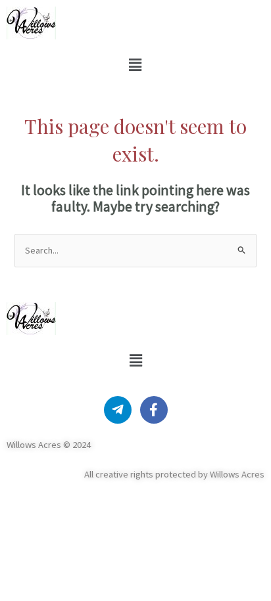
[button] (135, 65)
